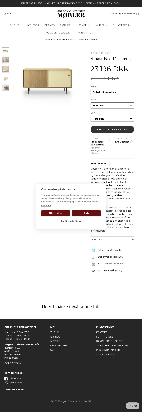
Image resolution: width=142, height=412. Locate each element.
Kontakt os (85, 32)
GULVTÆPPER (58, 345)
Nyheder (33, 25)
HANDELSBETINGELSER (110, 341)
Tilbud (14, 25)
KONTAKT (101, 332)
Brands (49, 25)
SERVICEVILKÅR (105, 354)
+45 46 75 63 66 (12, 354)
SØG (52, 350)
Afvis (86, 213)
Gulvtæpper (121, 25)
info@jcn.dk (11, 358)
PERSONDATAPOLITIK (108, 350)
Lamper (100, 25)
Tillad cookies (55, 213)
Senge (82, 25)
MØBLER (55, 341)
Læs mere (46, 205)
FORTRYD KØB (104, 336)
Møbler (65, 25)
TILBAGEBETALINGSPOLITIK (112, 345)
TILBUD (54, 332)
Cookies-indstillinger (71, 221)
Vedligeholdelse (58, 32)
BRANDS (55, 336)
